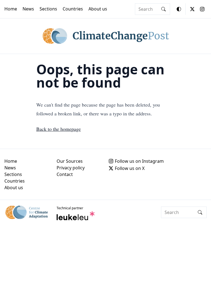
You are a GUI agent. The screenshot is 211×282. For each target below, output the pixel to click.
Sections (48, 9)
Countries (73, 9)
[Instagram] (202, 9)
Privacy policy (71, 168)
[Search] (163, 9)
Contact (65, 174)
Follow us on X (130, 168)
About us (97, 9)
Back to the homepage (58, 129)
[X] (192, 9)
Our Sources (70, 161)
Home (10, 9)
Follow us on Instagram (139, 161)
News (28, 9)
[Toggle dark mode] (178, 9)
